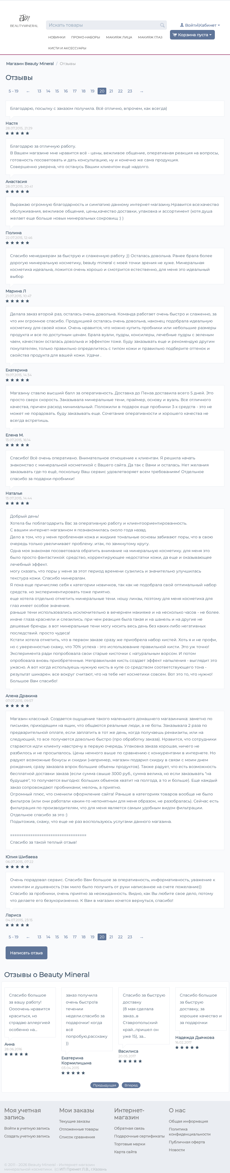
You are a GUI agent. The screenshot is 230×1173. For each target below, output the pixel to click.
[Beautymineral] (24, 21)
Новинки (56, 37)
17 (75, 91)
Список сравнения (77, 1137)
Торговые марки (129, 1144)
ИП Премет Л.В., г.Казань (83, 1169)
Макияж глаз (150, 37)
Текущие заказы (74, 1121)
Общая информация (188, 1121)
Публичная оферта (187, 1142)
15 (57, 91)
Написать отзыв (26, 952)
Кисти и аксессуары (67, 48)
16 (66, 91)
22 (120, 91)
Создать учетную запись (27, 1136)
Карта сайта (125, 1151)
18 (84, 91)
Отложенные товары (78, 1129)
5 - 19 (14, 91)
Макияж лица (119, 37)
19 (93, 91)
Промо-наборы (85, 37)
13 (39, 91)
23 (130, 91)
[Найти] (162, 25)
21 (111, 91)
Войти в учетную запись (27, 1128)
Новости (177, 1150)
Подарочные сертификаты (139, 1136)
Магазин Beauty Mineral (30, 63)
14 (48, 91)
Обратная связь (129, 1128)
